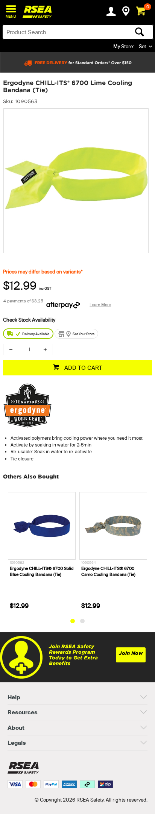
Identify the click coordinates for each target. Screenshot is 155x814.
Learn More (100, 304)
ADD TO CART (82, 367)
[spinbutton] (28, 349)
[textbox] (61, 32)
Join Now (131, 653)
